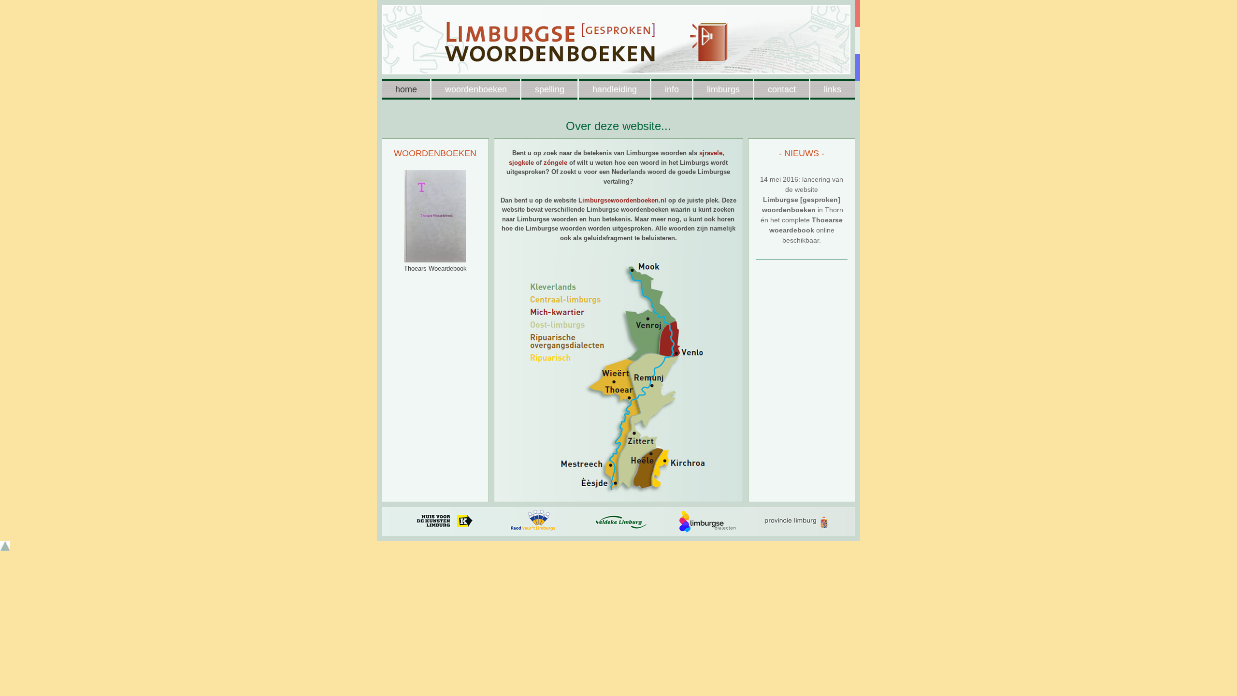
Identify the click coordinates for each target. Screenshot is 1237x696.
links (832, 89)
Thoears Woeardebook (435, 268)
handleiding (614, 89)
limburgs (723, 89)
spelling (549, 89)
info (672, 89)
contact (782, 89)
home (406, 89)
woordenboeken (476, 89)
